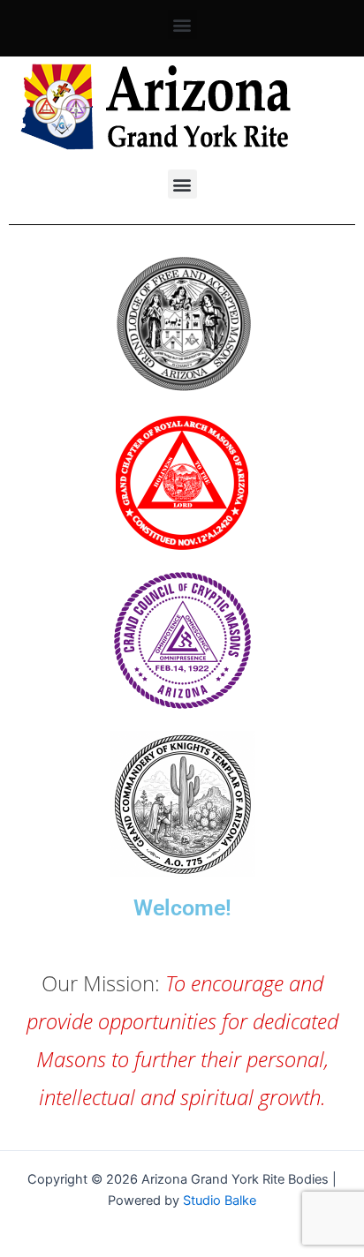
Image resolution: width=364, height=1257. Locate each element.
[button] (182, 24)
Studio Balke (219, 1200)
